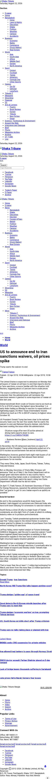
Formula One (15, 79)
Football (13, 73)
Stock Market (16, 47)
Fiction (12, 112)
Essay (12, 118)
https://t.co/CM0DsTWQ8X (17, 435)
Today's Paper (11, 190)
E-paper (8, 13)
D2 (6, 102)
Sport (7, 68)
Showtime (9, 98)
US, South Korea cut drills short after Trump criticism (24, 621)
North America (16, 66)
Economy (14, 41)
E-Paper (8, 192)
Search (8, 707)
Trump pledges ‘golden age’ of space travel (19, 594)
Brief (7, 128)
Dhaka (12, 27)
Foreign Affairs (16, 219)
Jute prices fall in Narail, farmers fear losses (20, 678)
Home (7, 15)
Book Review (15, 109)
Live (6, 139)
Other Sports (15, 82)
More (7, 311)
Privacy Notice (11, 721)
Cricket (13, 70)
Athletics (14, 77)
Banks (12, 43)
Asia (11, 54)
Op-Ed (12, 86)
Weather (13, 31)
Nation (12, 221)
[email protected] (7, 744)
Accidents (14, 36)
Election (13, 217)
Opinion (8, 84)
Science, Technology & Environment (20, 121)
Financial (8, 100)
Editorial (13, 89)
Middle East (15, 61)
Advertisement (11, 725)
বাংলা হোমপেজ (46, 687)
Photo (7, 130)
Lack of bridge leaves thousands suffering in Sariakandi (25, 669)
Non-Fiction (15, 116)
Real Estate (15, 50)
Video (7, 705)
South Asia (14, 57)
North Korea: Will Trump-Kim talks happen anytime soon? (26, 586)
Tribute (13, 114)
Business (8, 38)
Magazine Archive (12, 132)
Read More (4, 582)
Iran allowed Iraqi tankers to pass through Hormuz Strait (26, 651)
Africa (12, 59)
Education (14, 25)
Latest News (5, 639)
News (7, 208)
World (7, 52)
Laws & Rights (16, 22)
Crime (12, 20)
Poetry (13, 107)
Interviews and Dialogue (15, 125)
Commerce (14, 45)
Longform (14, 91)
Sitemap (8, 723)
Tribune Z (9, 93)
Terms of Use (10, 719)
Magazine (9, 96)
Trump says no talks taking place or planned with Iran (24, 630)
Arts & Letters (11, 105)
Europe (13, 63)
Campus (13, 34)
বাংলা (1, 160)
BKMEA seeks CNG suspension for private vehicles (23, 643)
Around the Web (12, 123)
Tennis (12, 75)
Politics (13, 29)
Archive (8, 134)
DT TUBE (9, 137)
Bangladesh (10, 18)
